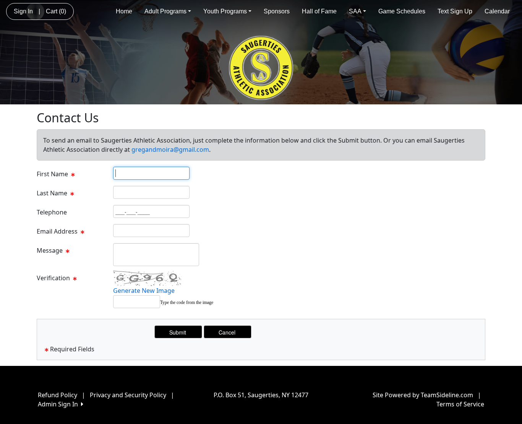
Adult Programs (165, 11)
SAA (355, 11)
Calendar (497, 11)
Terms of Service (460, 404)
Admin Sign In (59, 404)
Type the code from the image (186, 302)
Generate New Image (144, 290)
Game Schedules (401, 11)
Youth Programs (225, 11)
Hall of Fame (319, 11)
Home (124, 11)
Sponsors (277, 11)
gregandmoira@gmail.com (170, 149)
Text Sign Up (455, 11)
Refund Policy (57, 395)
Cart (56, 11)
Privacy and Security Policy (128, 395)
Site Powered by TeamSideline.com (423, 395)
